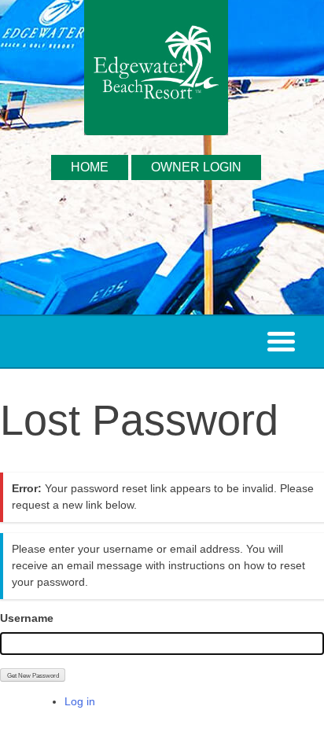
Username (26, 618)
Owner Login (196, 167)
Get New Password (33, 675)
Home (90, 167)
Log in (79, 701)
